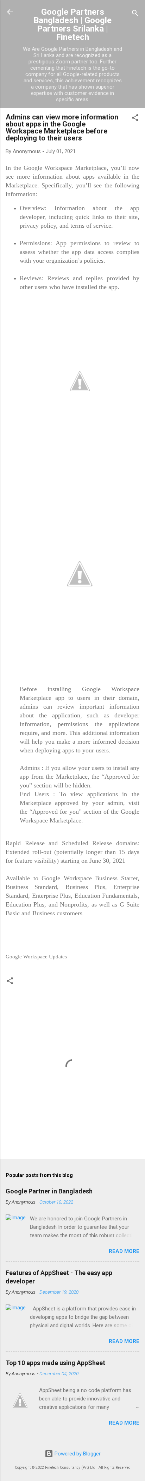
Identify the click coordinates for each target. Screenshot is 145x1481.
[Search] (135, 14)
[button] (135, 118)
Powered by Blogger (77, 1454)
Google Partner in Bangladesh (49, 1191)
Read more (124, 1251)
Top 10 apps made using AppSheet (55, 1362)
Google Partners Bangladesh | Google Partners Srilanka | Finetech (72, 24)
